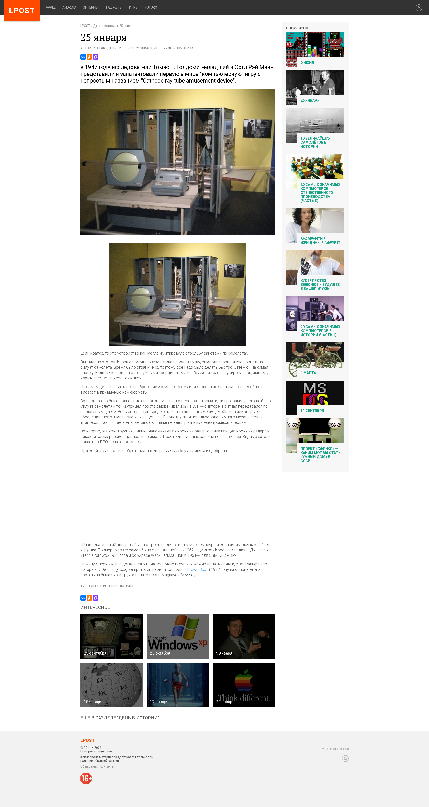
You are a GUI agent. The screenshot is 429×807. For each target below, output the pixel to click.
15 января (93, 701)
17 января (159, 701)
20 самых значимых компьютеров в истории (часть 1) (320, 331)
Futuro (151, 7)
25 (84, 586)
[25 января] (177, 233)
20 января (225, 701)
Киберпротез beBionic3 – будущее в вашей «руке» (320, 284)
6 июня (307, 62)
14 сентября (312, 411)
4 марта (308, 373)
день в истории (104, 586)
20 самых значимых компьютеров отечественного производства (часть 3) (320, 192)
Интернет (91, 7)
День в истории (104, 26)
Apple (51, 7)
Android (69, 7)
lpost (22, 10)
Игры (133, 7)
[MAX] (95, 57)
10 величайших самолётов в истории (315, 142)
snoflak (98, 48)
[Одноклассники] (89, 57)
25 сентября (95, 653)
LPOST (85, 26)
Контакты (107, 766)
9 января (224, 653)
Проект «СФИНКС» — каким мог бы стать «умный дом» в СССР (321, 455)
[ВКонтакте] (83, 57)
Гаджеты (114, 7)
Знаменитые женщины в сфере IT (321, 241)
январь (128, 586)
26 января (310, 100)
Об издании (89, 766)
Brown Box (196, 569)
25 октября (160, 653)
